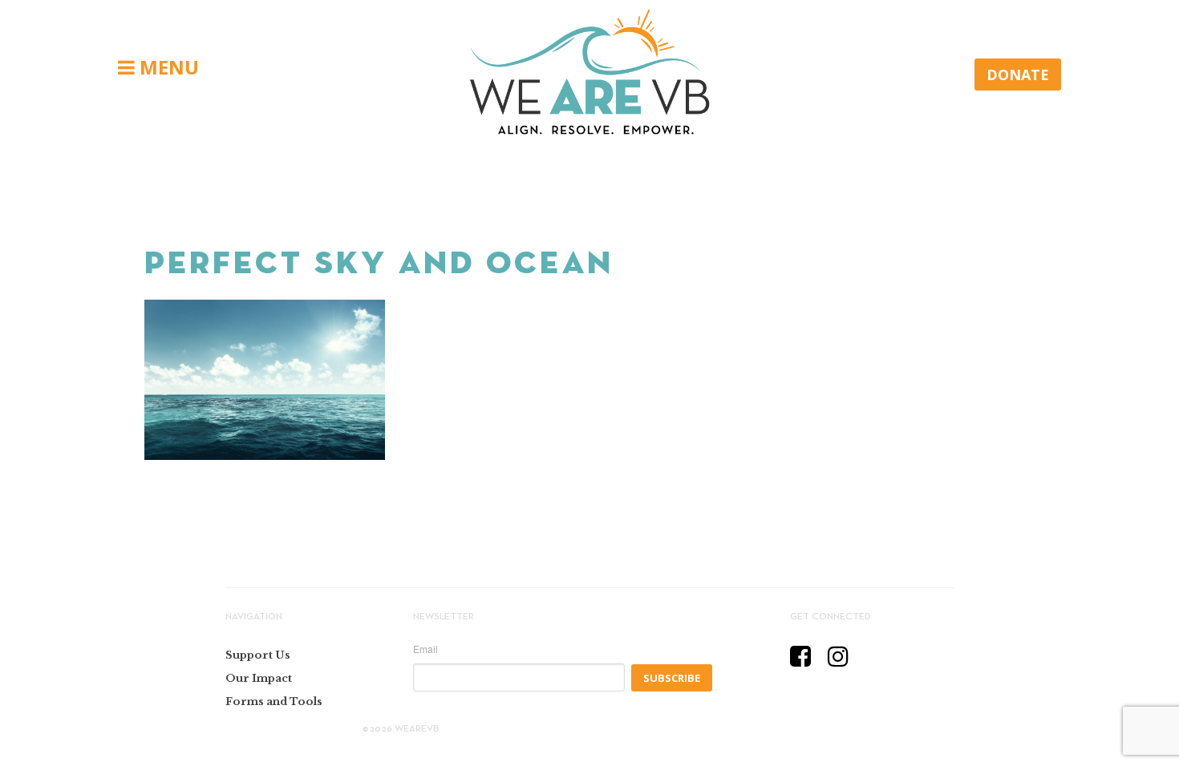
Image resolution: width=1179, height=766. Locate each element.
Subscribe (671, 678)
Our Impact (258, 678)
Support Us (257, 655)
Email (425, 649)
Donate (1018, 74)
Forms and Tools (273, 701)
